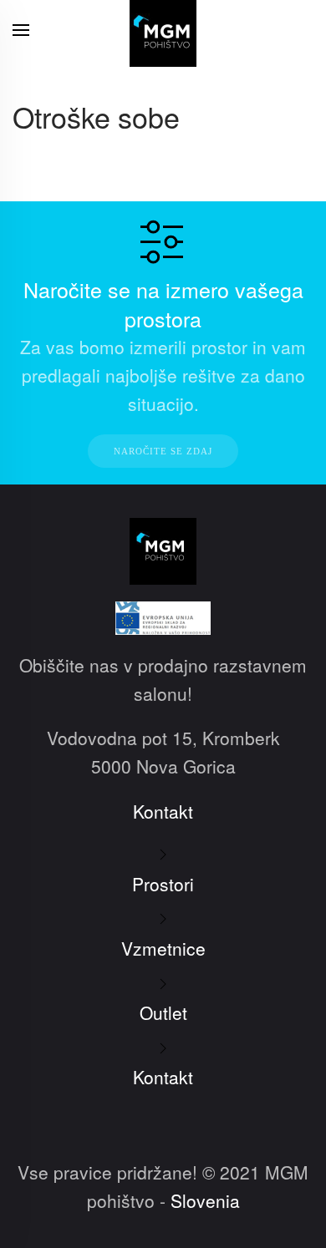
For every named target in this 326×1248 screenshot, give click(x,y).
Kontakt (163, 811)
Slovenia (205, 1200)
